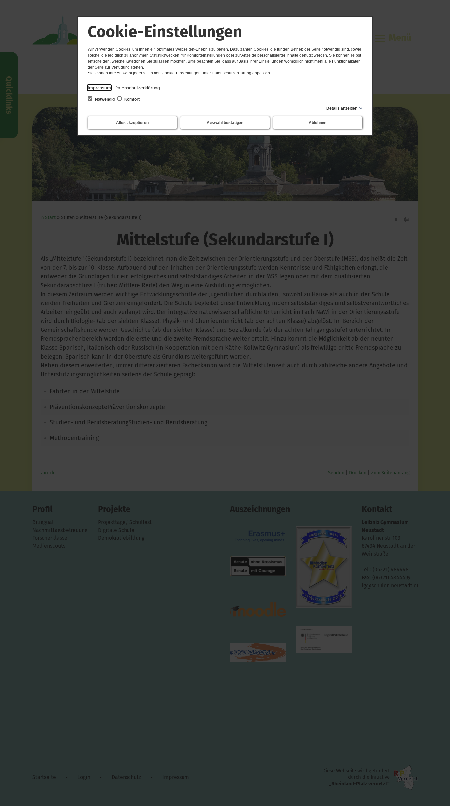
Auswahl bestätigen (225, 122)
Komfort (131, 99)
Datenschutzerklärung (137, 87)
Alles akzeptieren (132, 122)
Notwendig (105, 99)
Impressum (99, 87)
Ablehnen (317, 122)
